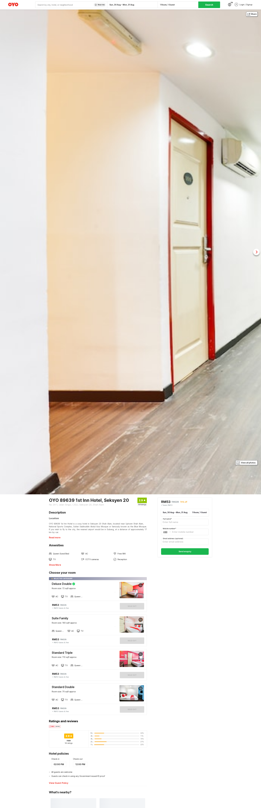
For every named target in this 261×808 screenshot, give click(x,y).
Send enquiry (185, 551)
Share (254, 14)
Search (209, 4)
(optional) (173, 538)
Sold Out (132, 641)
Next (256, 252)
